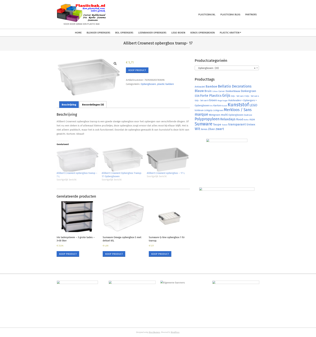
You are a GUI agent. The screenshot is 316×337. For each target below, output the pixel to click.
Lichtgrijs (208, 110)
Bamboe (211, 86)
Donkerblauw (232, 91)
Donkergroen (248, 91)
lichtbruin (199, 110)
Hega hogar (223, 100)
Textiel (224, 125)
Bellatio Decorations (234, 86)
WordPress (175, 332)
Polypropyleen (207, 119)
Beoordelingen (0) (93, 104)
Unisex (250, 124)
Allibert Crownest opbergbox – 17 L (166, 173)
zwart (220, 129)
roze (252, 119)
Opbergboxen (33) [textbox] (225, 68)
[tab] (69, 104)
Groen (213, 100)
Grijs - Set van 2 (238, 96)
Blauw (199, 91)
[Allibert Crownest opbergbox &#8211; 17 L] (168, 160)
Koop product (137, 70)
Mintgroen (214, 114)
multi (224, 114)
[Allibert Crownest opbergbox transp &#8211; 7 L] (77, 160)
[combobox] (227, 68)
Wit (197, 129)
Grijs (226, 95)
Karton (217, 105)
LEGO (253, 105)
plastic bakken (165, 84)
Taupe (217, 124)
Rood (239, 119)
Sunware (203, 124)
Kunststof (238, 105)
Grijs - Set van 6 (201, 100)
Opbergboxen (148, 84)
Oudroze (248, 115)
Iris (211, 105)
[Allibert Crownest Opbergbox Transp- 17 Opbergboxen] (123, 160)
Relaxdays (228, 119)
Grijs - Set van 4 (252, 96)
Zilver (211, 129)
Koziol (224, 105)
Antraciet (200, 86)
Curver (221, 91)
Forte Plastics (211, 95)
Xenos (204, 129)
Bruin (208, 91)
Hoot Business (154, 332)
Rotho (246, 119)
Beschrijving (69, 104)
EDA (197, 95)
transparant (237, 124)
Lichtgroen (218, 110)
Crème (215, 91)
